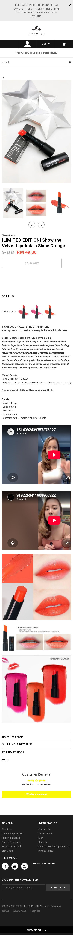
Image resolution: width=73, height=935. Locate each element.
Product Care (13, 752)
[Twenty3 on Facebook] (5, 866)
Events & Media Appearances (54, 846)
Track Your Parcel (11, 846)
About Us (7, 829)
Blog (40, 838)
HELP (6, 759)
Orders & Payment (11, 842)
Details (8, 296)
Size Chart (7, 850)
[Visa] (5, 911)
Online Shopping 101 (13, 833)
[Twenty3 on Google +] (14, 866)
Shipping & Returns (17, 744)
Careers (42, 842)
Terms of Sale (45, 833)
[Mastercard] (19, 911)
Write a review (36, 794)
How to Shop (12, 736)
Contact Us (44, 829)
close (70, 5)
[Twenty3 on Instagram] (24, 866)
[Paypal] (35, 911)
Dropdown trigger (27, 44)
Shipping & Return (11, 838)
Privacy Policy (45, 850)
